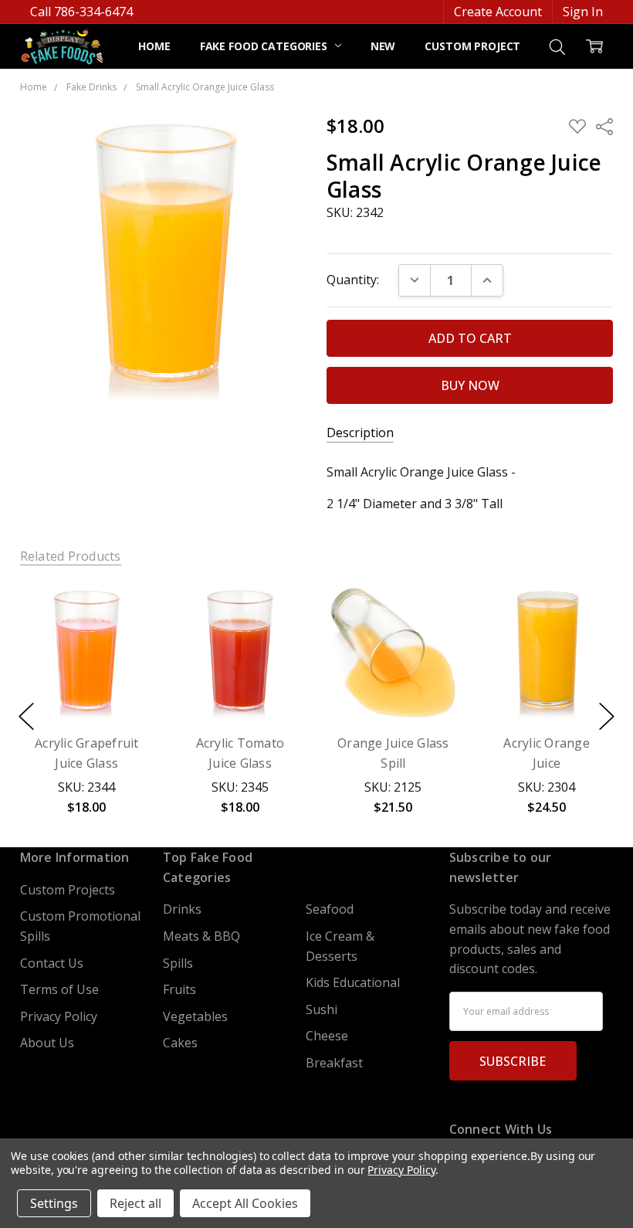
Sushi (321, 1009)
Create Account (498, 11)
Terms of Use (59, 989)
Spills (178, 963)
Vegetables (195, 1016)
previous (26, 717)
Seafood (330, 909)
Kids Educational (353, 982)
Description (360, 433)
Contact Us (51, 963)
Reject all (135, 1203)
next (607, 717)
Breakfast (334, 1062)
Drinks (182, 909)
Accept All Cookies (245, 1203)
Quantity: (353, 279)
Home (154, 46)
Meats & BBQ (201, 936)
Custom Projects (475, 46)
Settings (54, 1203)
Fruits (179, 989)
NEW (383, 46)
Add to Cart (86, 643)
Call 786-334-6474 (81, 11)
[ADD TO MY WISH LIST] (123, 639)
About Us (47, 1042)
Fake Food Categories (265, 46)
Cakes (180, 1042)
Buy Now (86, 681)
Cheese (327, 1035)
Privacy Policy (58, 1016)
